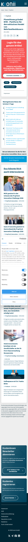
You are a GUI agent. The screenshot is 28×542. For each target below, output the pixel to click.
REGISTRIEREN (9, 498)
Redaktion (4, 522)
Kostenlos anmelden (13, 75)
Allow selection (14, 296)
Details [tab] (11, 243)
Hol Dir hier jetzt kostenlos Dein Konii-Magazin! (14, 159)
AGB (2, 511)
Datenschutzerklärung (7, 514)
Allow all (14, 291)
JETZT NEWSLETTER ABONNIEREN (13, 470)
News (6, 10)
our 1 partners (10, 251)
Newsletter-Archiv (6, 519)
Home (2, 10)
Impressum (7, 93)
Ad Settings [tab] (18, 243)
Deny (14, 301)
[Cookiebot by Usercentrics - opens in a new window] (19, 239)
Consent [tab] (4, 243)
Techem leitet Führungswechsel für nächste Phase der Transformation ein (15, 114)
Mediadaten (4, 516)
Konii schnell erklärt (7, 524)
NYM (6, 82)
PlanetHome (16, 82)
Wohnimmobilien (10, 87)
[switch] (24, 275)
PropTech (11, 10)
